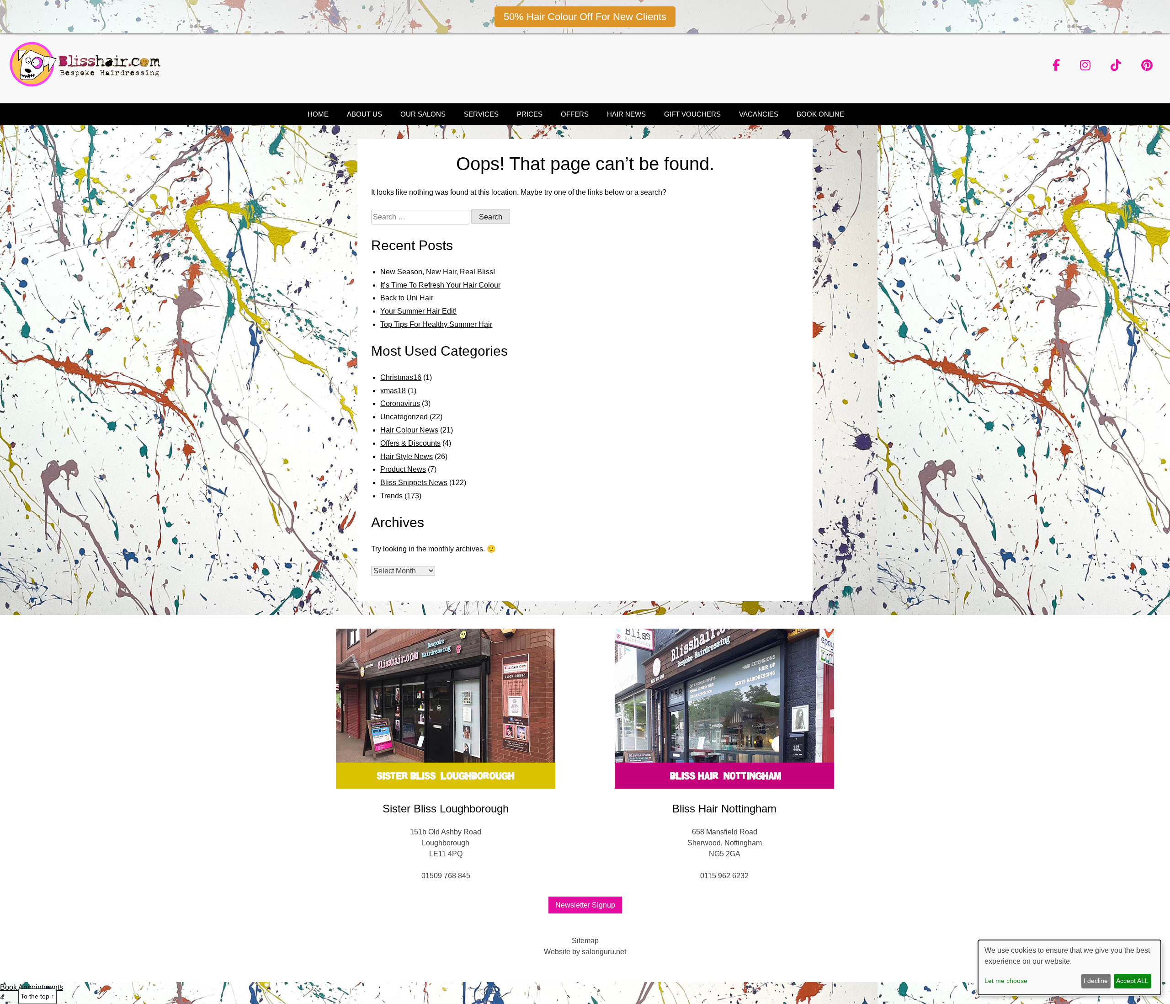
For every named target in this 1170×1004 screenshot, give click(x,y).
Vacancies (758, 114)
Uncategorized (404, 417)
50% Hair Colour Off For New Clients (585, 16)
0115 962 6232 (724, 876)
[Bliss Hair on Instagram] (1085, 65)
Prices (529, 114)
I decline (1096, 980)
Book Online (820, 114)
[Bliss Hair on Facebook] (1056, 65)
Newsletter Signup (585, 905)
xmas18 (393, 391)
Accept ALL (1132, 980)
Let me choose (1005, 980)
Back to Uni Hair (406, 298)
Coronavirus (400, 403)
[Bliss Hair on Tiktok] (1115, 65)
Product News (403, 469)
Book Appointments (31, 987)
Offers (575, 114)
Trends (391, 496)
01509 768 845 (445, 876)
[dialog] (1069, 967)
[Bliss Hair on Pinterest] (1147, 65)
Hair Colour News (409, 430)
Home (318, 114)
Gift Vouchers (692, 114)
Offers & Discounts (410, 443)
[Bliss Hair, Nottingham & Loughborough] (88, 84)
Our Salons (423, 114)
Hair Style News (406, 456)
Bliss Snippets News (413, 482)
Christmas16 (400, 377)
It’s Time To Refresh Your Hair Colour (440, 285)
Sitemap (585, 941)
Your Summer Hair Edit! (418, 311)
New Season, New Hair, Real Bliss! (437, 272)
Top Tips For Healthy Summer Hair (436, 324)
